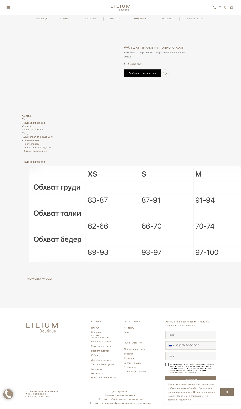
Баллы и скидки (132, 362)
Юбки (94, 355)
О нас (127, 332)
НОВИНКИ (64, 19)
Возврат (128, 353)
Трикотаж (96, 368)
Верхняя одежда (100, 350)
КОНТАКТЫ (115, 19)
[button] (214, 7)
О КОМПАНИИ (141, 19)
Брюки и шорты (96, 334)
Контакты (129, 327)
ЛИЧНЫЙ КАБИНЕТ (195, 19)
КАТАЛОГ (96, 321)
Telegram (129, 358)
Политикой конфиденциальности (183, 372)
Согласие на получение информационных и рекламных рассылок (120, 403)
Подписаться (191, 379)
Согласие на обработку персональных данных (120, 399)
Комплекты (97, 373)
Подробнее (184, 399)
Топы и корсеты (100, 336)
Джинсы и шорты (101, 359)
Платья (95, 327)
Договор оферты (120, 391)
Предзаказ (130, 367)
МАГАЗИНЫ (166, 19)
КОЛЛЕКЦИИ (42, 19)
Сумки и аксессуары (102, 364)
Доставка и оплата (134, 348)
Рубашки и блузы (101, 341)
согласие (195, 364)
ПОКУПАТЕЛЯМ (90, 19)
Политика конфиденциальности (120, 395)
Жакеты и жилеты (101, 346)
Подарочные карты (135, 371)
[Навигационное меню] (8, 7)
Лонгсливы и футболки (104, 377)
